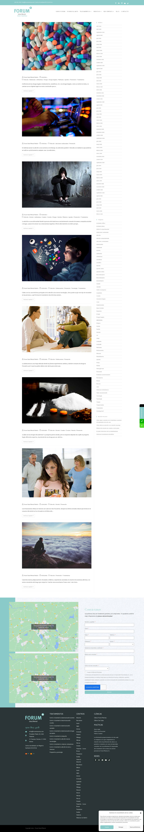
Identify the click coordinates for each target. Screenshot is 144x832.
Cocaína (49, 217)
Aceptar (107, 827)
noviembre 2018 (100, 187)
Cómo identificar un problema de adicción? (40, 210)
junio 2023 (98, 41)
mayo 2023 (99, 44)
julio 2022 (98, 72)
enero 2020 (99, 153)
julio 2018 (98, 199)
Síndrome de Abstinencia (102, 390)
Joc (97, 335)
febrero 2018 (99, 214)
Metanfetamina (100, 357)
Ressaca (98, 384)
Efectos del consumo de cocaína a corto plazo (107, 428)
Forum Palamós (72, 11)
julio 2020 (98, 141)
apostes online (100, 269)
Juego (97, 338)
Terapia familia (100, 405)
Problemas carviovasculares (103, 375)
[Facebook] (116, 3)
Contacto (125, 11)
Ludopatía (98, 344)
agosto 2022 (99, 69)
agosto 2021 (99, 105)
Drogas (46, 80)
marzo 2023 (99, 50)
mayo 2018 (99, 205)
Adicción (26, 80)
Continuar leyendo (29, 90)
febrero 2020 (99, 150)
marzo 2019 (99, 175)
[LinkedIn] (119, 3)
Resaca (98, 381)
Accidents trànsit (100, 226)
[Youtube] (125, 3)
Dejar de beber (100, 308)
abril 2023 (98, 47)
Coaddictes (99, 293)
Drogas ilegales (53, 80)
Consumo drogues (101, 299)
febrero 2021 (99, 123)
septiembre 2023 (100, 32)
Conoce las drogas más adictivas (35, 426)
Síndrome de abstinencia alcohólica (105, 434)
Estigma (98, 323)
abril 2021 (98, 117)
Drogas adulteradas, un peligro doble (37, 73)
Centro (112, 641)
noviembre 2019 (100, 157)
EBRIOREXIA (99, 320)
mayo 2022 (99, 78)
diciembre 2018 (100, 184)
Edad (86, 635)
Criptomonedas (100, 305)
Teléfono (112, 635)
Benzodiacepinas (100, 275)
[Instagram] (122, 3)
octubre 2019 (99, 160)
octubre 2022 (99, 63)
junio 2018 (98, 202)
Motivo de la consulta (90, 654)
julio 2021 (98, 108)
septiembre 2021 (100, 102)
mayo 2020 (99, 144)
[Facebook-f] (95, 760)
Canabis (44, 217)
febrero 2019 (99, 178)
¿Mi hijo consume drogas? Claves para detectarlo (42, 355)
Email (86, 628)
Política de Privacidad (99, 732)
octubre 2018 (99, 190)
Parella (98, 366)
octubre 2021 (99, 99)
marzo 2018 (99, 211)
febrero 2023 (99, 54)
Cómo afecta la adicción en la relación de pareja (108, 425)
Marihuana (61, 80)
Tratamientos (85, 11)
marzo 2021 (99, 120)
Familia (98, 326)
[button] (141, 813)
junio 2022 (98, 75)
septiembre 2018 (100, 193)
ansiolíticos (99, 260)
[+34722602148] (142, 425)
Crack (97, 302)
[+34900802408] (142, 421)
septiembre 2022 (100, 66)
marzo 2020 (99, 147)
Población (87, 641)
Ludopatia (98, 341)
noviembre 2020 (100, 132)
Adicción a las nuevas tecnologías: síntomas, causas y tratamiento (49, 284)
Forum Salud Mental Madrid (31, 77)
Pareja (98, 363)
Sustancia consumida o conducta (93, 648)
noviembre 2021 (100, 96)
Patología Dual (100, 369)
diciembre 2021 (100, 93)
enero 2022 (99, 90)
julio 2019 (98, 166)
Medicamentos (100, 350)
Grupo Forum (60, 11)
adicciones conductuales (62, 144)
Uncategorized (100, 411)
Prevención (73, 80)
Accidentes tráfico (100, 223)
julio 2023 (98, 38)
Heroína (60, 217)
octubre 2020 (99, 135)
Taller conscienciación (101, 393)
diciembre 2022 (100, 60)
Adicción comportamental (102, 238)
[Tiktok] (109, 760)
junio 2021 (98, 111)
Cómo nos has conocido (91, 665)
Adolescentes (59, 288)
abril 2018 (98, 208)
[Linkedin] (102, 760)
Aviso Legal (97, 729)
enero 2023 (99, 57)
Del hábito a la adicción (32, 571)
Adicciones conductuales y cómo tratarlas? (39, 139)
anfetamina (99, 254)
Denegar (121, 827)
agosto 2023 (99, 35)
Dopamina (99, 311)
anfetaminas (39, 80)
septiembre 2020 (100, 138)
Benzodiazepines (100, 278)
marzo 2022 (99, 84)
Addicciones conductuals (102, 232)
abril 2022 (98, 81)
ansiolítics (98, 263)
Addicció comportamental (102, 229)
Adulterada (32, 80)
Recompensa (99, 378)
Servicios (97, 11)
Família (98, 329)
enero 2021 (99, 126)
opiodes (67, 80)
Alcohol (31, 217)
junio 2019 (98, 169)
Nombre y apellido (90, 622)
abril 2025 (98, 29)
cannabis (98, 287)
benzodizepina (100, 281)
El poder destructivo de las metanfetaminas (107, 431)
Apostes (98, 266)
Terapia (98, 402)
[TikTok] (128, 3)
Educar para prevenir (31, 500)
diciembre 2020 (100, 129)
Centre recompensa (101, 290)
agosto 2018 (99, 196)
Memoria (65, 217)
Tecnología (74, 288)
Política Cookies (98, 734)
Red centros (108, 11)
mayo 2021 (99, 114)
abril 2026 (98, 26)
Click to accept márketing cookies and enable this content (44, 627)
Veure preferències (135, 827)
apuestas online (100, 272)
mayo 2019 (99, 172)
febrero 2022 (99, 87)
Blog (117, 11)
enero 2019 (99, 181)
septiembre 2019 (100, 163)
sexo (97, 387)
